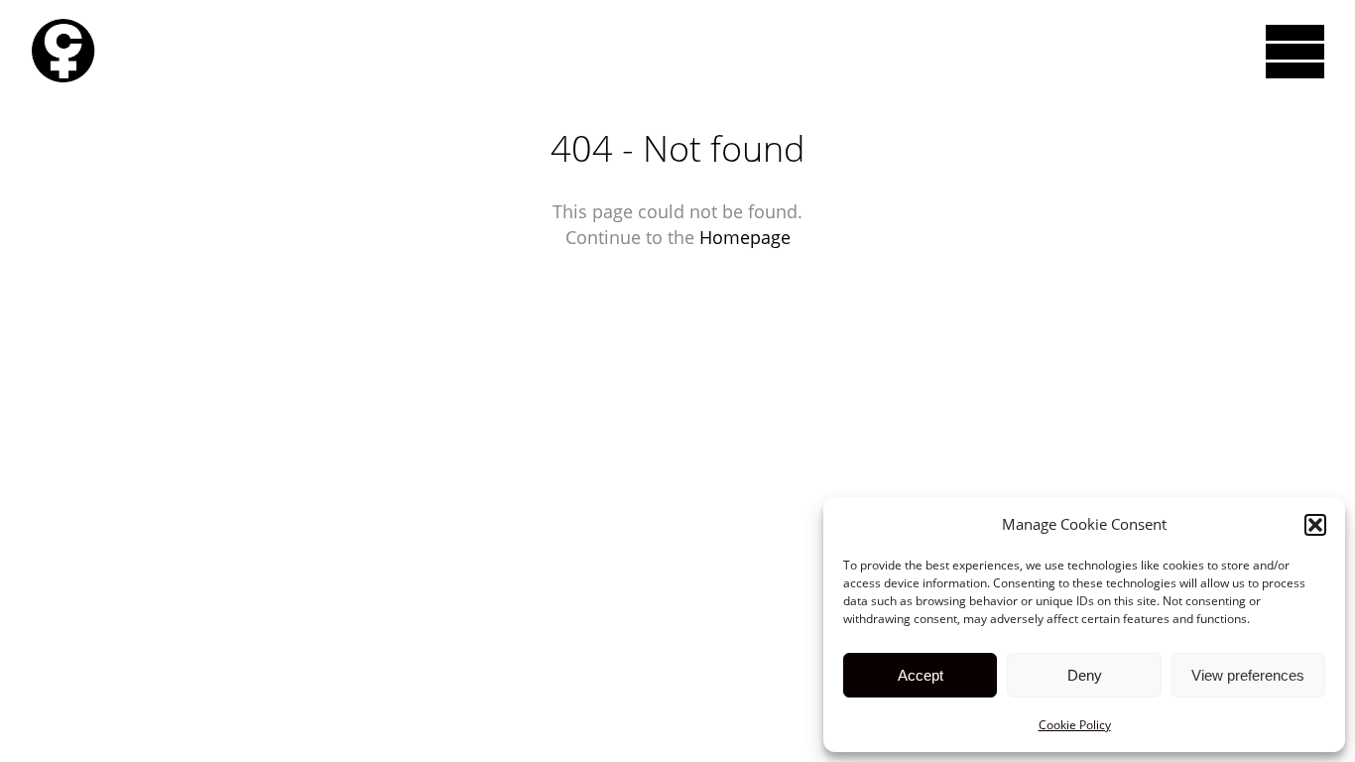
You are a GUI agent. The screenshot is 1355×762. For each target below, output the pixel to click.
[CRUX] (63, 51)
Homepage (745, 237)
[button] (1315, 525)
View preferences (1247, 675)
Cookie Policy (1075, 724)
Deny (1084, 675)
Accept (920, 675)
